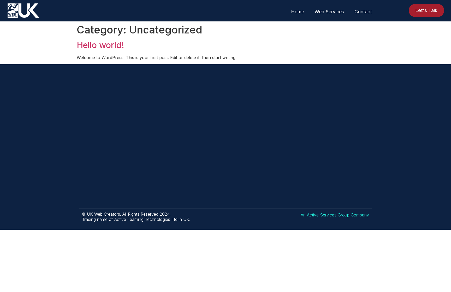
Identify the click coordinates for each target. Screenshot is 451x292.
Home (297, 11)
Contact (363, 11)
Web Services (329, 11)
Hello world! (100, 45)
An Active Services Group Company (335, 214)
